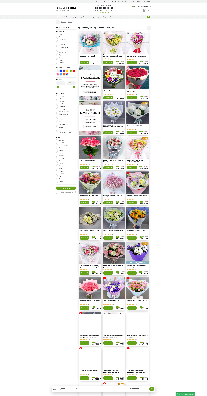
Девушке (61, 142)
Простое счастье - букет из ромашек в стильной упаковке (113, 126)
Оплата (123, 1)
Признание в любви (65, 132)
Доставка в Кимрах (134, 1)
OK (152, 389)
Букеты (68, 17)
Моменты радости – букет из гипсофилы (112, 196)
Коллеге (61, 173)
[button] (185, 394)
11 (135, 59)
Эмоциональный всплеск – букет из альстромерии (137, 336)
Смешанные (63, 39)
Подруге (61, 171)
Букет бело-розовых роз (87, 160)
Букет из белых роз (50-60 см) (89, 230)
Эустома (61, 62)
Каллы (61, 42)
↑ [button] (153, 354)
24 (136, 164)
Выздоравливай (64, 111)
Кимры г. (147, 6)
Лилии (61, 34)
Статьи (112, 17)
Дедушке (61, 181)
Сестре (61, 140)
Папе (60, 179)
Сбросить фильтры (65, 192)
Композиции (86, 17)
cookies (63, 388)
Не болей (62, 96)
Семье (61, 163)
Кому (104, 17)
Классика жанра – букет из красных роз (135, 90)
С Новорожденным (65, 117)
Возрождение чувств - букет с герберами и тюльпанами (89, 336)
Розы (60, 17)
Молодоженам (63, 145)
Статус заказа (146, 1)
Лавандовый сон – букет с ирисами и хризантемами (111, 371)
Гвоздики (61, 57)
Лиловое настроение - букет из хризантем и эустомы (113, 336)
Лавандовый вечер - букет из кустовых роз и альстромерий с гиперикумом (90, 266)
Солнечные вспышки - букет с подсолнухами (136, 231)
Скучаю (61, 119)
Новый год (62, 104)
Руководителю (63, 148)
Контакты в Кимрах (101, 1)
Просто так (62, 101)
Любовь (61, 98)
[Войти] (149, 11)
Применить (65, 188)
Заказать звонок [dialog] (104, 12)
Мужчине (61, 158)
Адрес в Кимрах (114, 1)
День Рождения (63, 114)
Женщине (62, 161)
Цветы (76, 17)
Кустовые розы (63, 50)
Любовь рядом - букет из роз (89, 370)
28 (112, 94)
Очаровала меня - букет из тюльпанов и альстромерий (136, 371)
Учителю (61, 153)
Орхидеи (62, 44)
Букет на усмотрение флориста (113, 90)
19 (88, 269)
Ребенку (61, 155)
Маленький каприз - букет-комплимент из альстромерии (136, 55)
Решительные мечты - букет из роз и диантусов (113, 266)
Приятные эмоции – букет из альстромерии (89, 196)
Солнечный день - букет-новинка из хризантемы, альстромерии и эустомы (135, 161)
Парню (61, 176)
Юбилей (61, 122)
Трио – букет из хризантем (135, 125)
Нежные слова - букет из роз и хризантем (137, 301)
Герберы (61, 60)
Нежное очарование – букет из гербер (113, 161)
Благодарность (64, 109)
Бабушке (61, 150)
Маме (60, 168)
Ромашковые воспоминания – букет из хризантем (136, 266)
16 (88, 199)
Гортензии (62, 55)
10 (112, 59)
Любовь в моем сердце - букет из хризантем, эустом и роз (137, 196)
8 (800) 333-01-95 (104, 8)
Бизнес (61, 129)
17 (135, 94)
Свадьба (61, 127)
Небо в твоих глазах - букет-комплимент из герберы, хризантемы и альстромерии (89, 56)
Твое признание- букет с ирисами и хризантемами (111, 301)
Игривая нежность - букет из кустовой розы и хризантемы (112, 55)
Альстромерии (63, 47)
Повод (96, 17)
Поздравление (63, 124)
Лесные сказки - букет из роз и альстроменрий (113, 231)
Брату (61, 166)
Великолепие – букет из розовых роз (90, 301)
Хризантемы (62, 52)
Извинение (62, 106)
